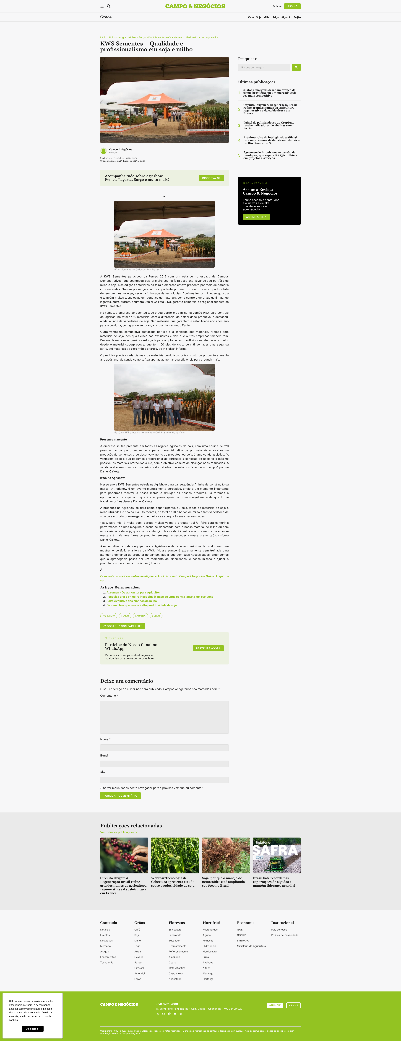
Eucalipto (174, 940)
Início (103, 37)
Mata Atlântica (177, 968)
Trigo (276, 17)
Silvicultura (175, 929)
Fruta (206, 957)
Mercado (105, 946)
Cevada (138, 957)
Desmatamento (177, 946)
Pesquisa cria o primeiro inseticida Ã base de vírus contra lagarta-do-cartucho (160, 596)
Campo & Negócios (120, 149)
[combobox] (264, 67)
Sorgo (142, 37)
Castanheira (176, 973)
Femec (125, 615)
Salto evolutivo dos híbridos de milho (132, 601)
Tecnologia (106, 962)
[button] (102, 6)
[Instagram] (163, 1013)
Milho (267, 17)
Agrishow (109, 615)
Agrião (207, 935)
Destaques (106, 940)
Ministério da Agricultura (251, 946)
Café (251, 17)
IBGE (240, 929)
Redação (113, 152)
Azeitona (208, 962)
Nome (105, 739)
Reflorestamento (178, 951)
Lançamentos (108, 957)
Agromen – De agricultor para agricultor (133, 592)
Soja (258, 17)
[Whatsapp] (157, 1013)
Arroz (137, 951)
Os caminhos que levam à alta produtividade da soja (142, 605)
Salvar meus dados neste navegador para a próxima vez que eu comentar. (153, 788)
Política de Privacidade (284, 935)
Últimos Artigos (117, 37)
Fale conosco (279, 929)
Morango (208, 973)
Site (102, 771)
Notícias (105, 929)
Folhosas (208, 940)
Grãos (106, 17)
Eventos (105, 935)
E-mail (105, 755)
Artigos (104, 951)
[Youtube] (175, 1013)
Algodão (286, 17)
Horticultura (210, 951)
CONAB (241, 935)
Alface (206, 968)
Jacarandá (175, 935)
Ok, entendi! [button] (32, 1028)
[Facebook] (169, 1013)
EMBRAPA (243, 940)
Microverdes (210, 929)
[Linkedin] (180, 1013)
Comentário (109, 695)
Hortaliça (208, 978)
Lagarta (140, 615)
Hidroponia (209, 946)
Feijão (297, 17)
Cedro (172, 962)
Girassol (139, 968)
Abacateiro (175, 978)
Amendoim (140, 973)
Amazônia (174, 957)
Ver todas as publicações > (118, 832)
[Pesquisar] (296, 67)
